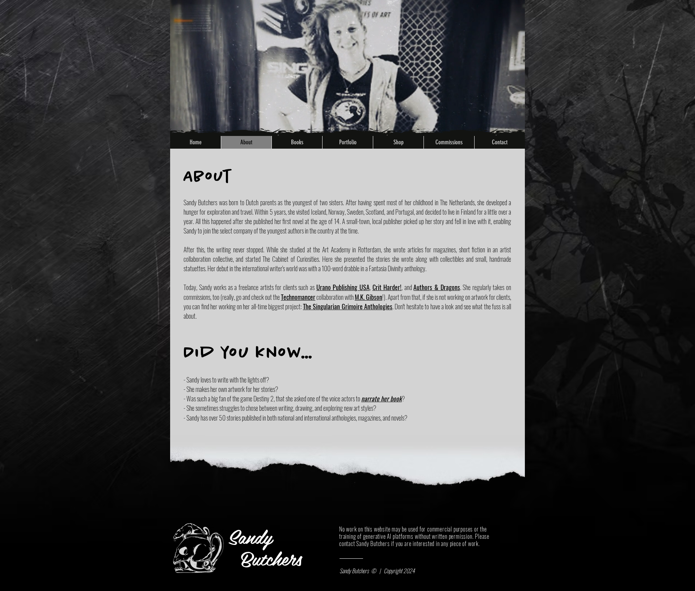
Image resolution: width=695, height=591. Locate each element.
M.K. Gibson (368, 297)
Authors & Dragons (436, 287)
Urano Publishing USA (343, 287)
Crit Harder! (387, 287)
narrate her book (381, 398)
